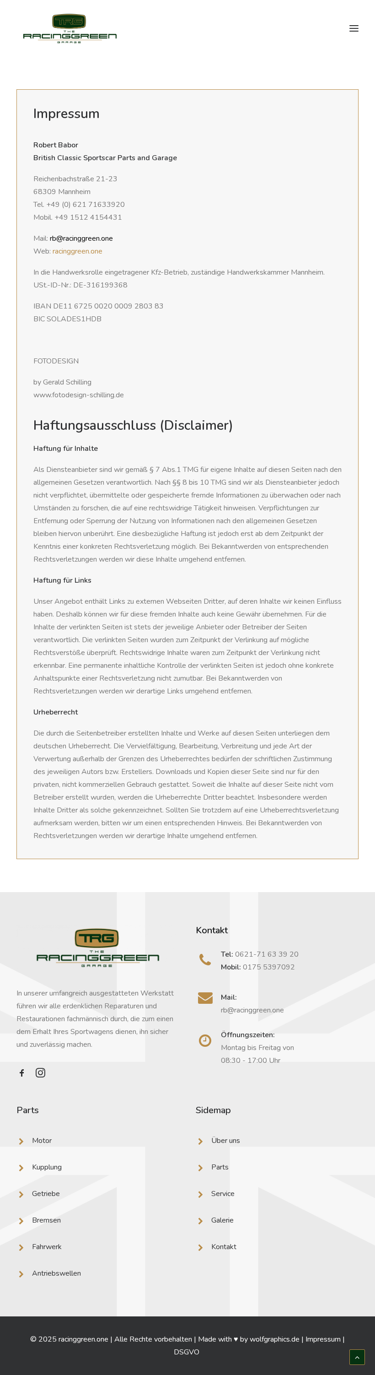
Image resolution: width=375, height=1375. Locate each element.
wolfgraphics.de (275, 1339)
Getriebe (46, 1194)
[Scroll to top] (357, 1357)
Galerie (222, 1220)
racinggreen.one (77, 251)
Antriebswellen (56, 1273)
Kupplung (47, 1167)
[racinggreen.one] (69, 28)
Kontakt (223, 1247)
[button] (354, 28)
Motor (42, 1141)
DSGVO (187, 1352)
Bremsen (46, 1220)
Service (223, 1194)
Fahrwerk (47, 1247)
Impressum (323, 1339)
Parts (220, 1167)
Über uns (225, 1141)
